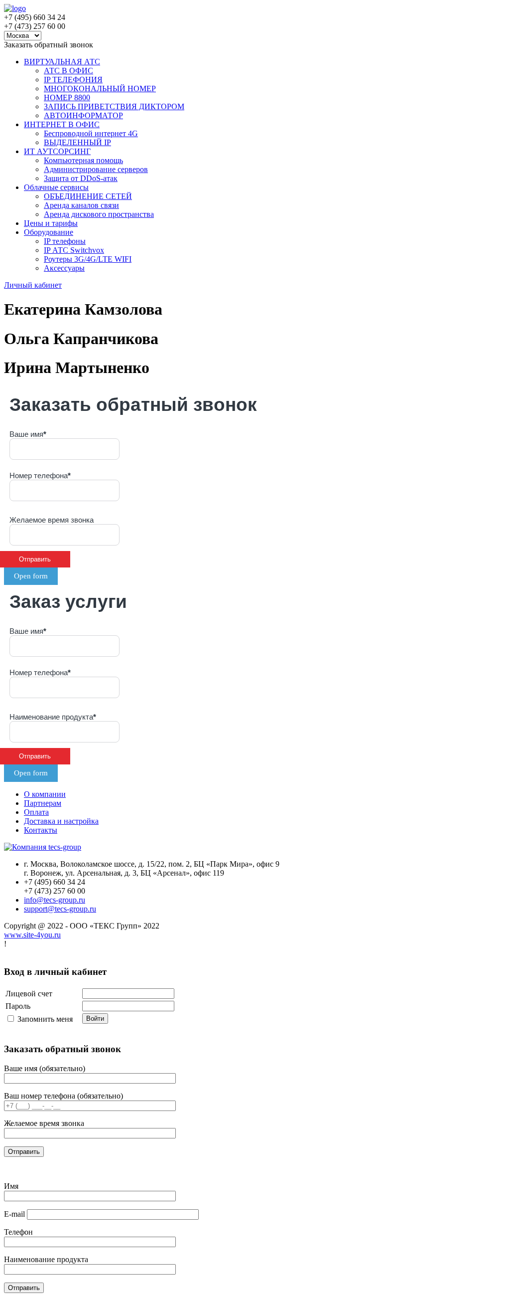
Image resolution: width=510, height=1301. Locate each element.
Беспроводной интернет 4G (91, 133)
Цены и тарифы (51, 223)
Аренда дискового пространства (99, 214)
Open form (31, 576)
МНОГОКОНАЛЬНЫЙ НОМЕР (100, 88)
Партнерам (42, 803)
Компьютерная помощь (83, 160)
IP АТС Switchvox (74, 250)
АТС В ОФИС (68, 70)
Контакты (40, 830)
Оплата (36, 812)
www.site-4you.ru (32, 934)
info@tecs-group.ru (54, 900)
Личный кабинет (33, 285)
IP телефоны (65, 241)
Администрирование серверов (96, 169)
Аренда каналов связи (81, 205)
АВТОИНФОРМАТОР (83, 115)
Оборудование (48, 232)
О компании (45, 794)
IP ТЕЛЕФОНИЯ (73, 79)
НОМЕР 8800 (67, 97)
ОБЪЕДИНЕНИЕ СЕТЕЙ (88, 196)
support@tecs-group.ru (60, 909)
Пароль (17, 1006)
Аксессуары (64, 268)
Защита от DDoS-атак (81, 178)
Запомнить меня (45, 1019)
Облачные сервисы (56, 187)
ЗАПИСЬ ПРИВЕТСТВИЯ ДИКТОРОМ (114, 106)
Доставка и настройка (61, 821)
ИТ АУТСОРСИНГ (57, 151)
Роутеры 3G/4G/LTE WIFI (87, 259)
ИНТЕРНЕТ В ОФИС (62, 124)
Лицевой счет (28, 993)
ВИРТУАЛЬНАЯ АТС (62, 61)
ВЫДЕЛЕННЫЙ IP (77, 142)
